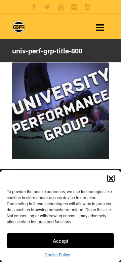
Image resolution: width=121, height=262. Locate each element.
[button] (111, 178)
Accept (60, 240)
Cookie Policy (57, 254)
